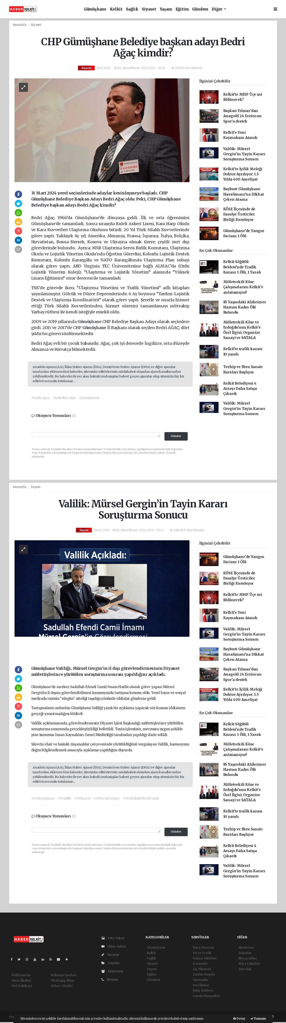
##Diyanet (82, 798)
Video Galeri (116, 946)
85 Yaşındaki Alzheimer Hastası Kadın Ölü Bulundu (244, 307)
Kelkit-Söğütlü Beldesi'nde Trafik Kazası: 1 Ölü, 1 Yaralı (242, 267)
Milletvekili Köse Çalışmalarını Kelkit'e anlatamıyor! (243, 287)
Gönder (176, 436)
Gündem (200, 9)
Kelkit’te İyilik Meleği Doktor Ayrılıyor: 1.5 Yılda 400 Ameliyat (243, 174)
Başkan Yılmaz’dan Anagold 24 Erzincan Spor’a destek (242, 116)
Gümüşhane (95, 9)
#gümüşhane (89, 398)
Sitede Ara (246, 947)
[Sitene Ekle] (68, 959)
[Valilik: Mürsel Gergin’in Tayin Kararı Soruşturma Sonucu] (102, 599)
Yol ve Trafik (202, 953)
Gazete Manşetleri (206, 996)
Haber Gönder (62, 986)
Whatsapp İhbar (63, 980)
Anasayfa (20, 25)
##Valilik (64, 798)
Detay (240, 1019)
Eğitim (182, 9)
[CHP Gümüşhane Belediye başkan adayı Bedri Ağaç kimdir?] (102, 130)
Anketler (245, 953)
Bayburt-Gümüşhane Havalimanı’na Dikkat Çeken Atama (243, 194)
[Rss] (52, 959)
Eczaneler (200, 964)
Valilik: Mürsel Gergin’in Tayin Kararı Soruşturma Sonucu (244, 154)
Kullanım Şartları (64, 975)
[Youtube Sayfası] (37, 959)
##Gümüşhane (43, 798)
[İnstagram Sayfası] (29, 959)
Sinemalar (200, 980)
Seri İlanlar (201, 985)
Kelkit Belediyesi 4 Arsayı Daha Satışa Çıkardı (240, 388)
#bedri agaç (41, 398)
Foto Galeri (115, 938)
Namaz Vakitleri (204, 958)
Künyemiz (115, 971)
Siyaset (149, 9)
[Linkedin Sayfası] (45, 959)
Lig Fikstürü (202, 969)
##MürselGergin (106, 798)
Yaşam (166, 9)
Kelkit (116, 9)
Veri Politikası (21, 986)
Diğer (217, 9)
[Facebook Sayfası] (13, 959)
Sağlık (132, 9)
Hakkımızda (20, 975)
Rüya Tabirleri (249, 964)
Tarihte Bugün (204, 974)
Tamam (259, 1019)
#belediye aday (64, 398)
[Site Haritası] (60, 959)
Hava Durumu (203, 947)
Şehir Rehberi (203, 991)
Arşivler (113, 963)
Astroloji (244, 969)
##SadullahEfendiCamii (141, 798)
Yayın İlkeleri (21, 980)
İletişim (112, 980)
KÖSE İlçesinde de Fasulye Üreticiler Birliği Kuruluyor (239, 214)
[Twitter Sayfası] (21, 959)
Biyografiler (247, 958)
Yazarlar (113, 955)
